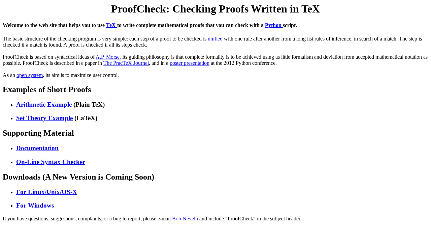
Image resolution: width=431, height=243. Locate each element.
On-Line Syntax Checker (50, 161)
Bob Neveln (185, 218)
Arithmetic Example (44, 104)
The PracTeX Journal (126, 63)
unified (215, 39)
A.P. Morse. (108, 57)
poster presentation (189, 63)
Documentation (37, 148)
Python (274, 25)
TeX (111, 25)
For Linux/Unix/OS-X (46, 191)
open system (29, 75)
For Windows (35, 205)
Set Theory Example (44, 118)
